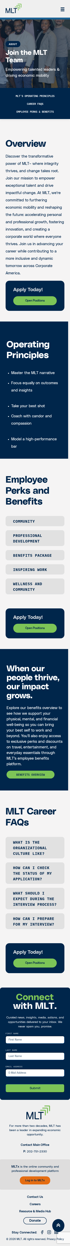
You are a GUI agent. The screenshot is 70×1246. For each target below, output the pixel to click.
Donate (35, 1220)
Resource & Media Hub (35, 1211)
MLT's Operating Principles (35, 96)
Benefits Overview (30, 774)
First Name (12, 1033)
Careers (35, 1204)
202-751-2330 (37, 1151)
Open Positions (35, 300)
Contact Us (35, 1196)
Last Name (11, 1050)
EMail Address (14, 1066)
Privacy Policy (55, 1239)
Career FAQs (35, 104)
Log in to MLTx (35, 1180)
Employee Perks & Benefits (35, 111)
